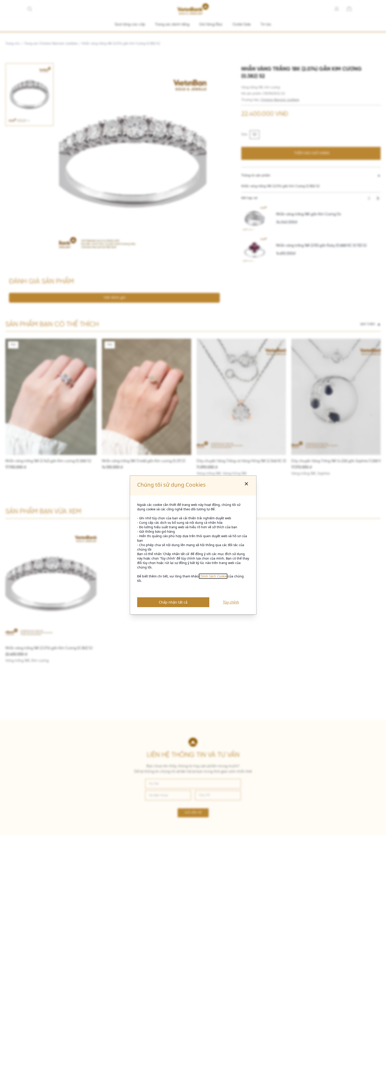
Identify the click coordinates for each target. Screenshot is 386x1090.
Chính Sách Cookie (213, 576)
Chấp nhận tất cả (173, 602)
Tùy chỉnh (231, 602)
